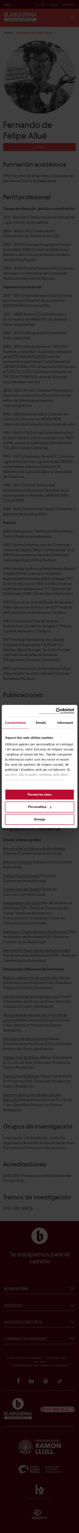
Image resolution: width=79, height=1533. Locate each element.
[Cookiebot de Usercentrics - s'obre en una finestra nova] (56, 711)
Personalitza (37, 807)
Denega (39, 819)
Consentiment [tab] (15, 722)
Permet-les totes (40, 794)
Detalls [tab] (41, 722)
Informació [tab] (65, 722)
